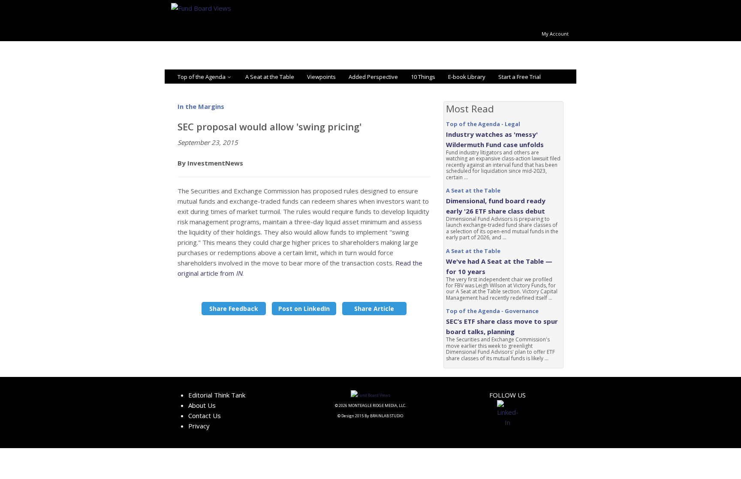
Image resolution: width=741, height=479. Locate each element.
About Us (202, 405)
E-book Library (466, 77)
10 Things (423, 77)
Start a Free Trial (519, 77)
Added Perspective (373, 77)
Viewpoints (321, 77)
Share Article (374, 308)
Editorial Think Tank (216, 395)
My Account (555, 33)
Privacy (199, 426)
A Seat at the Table (269, 77)
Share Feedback (233, 308)
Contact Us (204, 415)
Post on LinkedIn (304, 308)
